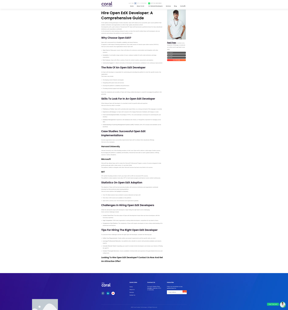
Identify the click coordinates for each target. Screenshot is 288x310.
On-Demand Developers (155, 6)
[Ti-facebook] (102, 293)
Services (168, 6)
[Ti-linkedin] (108, 293)
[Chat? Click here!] (283, 304)
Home (132, 6)
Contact (182, 6)
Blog (175, 6)
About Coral (140, 6)
